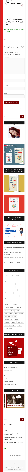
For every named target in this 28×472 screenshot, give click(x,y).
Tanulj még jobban (8, 378)
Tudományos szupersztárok (10, 384)
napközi (21, 298)
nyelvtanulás (7, 304)
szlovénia (19, 307)
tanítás (17, 310)
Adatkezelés (6, 452)
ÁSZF (5, 448)
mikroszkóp (7, 298)
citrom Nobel (7, 278)
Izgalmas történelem (8, 373)
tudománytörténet (8, 319)
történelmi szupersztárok (10, 325)
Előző (5, 39)
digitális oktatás (8, 281)
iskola (6, 287)
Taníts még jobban (8, 375)
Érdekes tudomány (8, 370)
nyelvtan (16, 301)
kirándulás (19, 287)
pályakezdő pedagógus (9, 307)
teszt (6, 313)
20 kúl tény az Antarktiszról (10, 260)
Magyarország (8, 295)
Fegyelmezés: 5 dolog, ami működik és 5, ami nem (13, 443)
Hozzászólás (7, 57)
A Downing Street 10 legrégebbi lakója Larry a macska (14, 429)
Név (4, 77)
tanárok (12, 310)
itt (13, 140)
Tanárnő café (11, 467)
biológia (17, 275)
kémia (10, 289)
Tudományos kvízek (8, 381)
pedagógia (15, 304)
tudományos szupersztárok (10, 316)
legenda (16, 292)
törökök (19, 325)
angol (12, 275)
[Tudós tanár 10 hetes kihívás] (14, 230)
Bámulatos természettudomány (11, 367)
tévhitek (14, 322)
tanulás (6, 310)
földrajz (6, 284)
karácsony (12, 287)
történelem (20, 322)
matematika (16, 295)
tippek (10, 313)
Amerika (6, 275)
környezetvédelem (9, 292)
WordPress (18, 469)
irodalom (18, 284)
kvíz (5, 289)
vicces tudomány (8, 328)
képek (15, 289)
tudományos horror (18, 313)
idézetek (12, 284)
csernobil (14, 278)
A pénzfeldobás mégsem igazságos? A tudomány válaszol (12, 433)
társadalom (7, 322)
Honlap (5, 93)
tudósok (16, 319)
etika (15, 281)
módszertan (14, 298)
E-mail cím (6, 85)
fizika (20, 281)
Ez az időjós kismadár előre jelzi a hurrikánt (14, 257)
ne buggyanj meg (8, 301)
